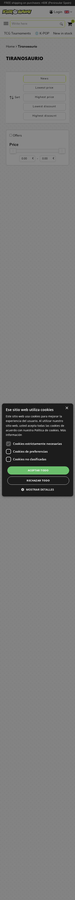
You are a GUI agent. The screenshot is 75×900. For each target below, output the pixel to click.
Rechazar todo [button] (38, 480)
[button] (37, 490)
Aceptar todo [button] (38, 470)
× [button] (66, 408)
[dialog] (37, 450)
